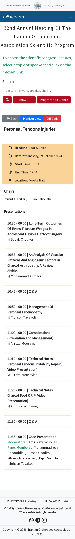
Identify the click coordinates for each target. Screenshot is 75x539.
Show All (24, 100)
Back (14, 119)
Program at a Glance (54, 100)
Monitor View (32, 119)
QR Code (52, 119)
